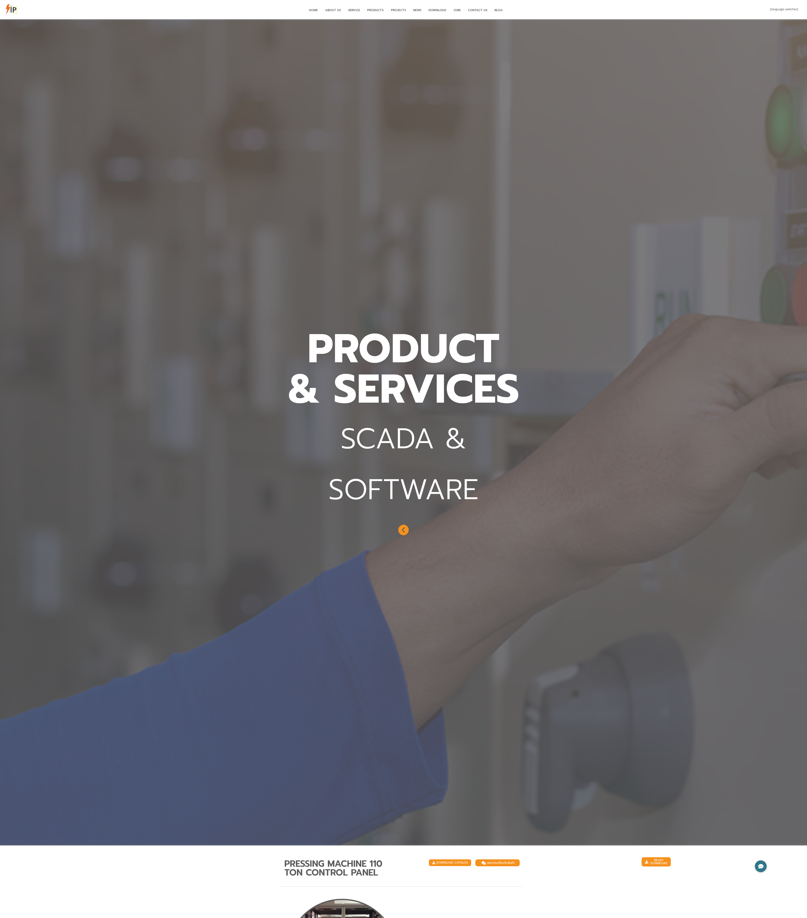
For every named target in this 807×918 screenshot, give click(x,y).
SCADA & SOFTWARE (403, 464)
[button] (450, 862)
